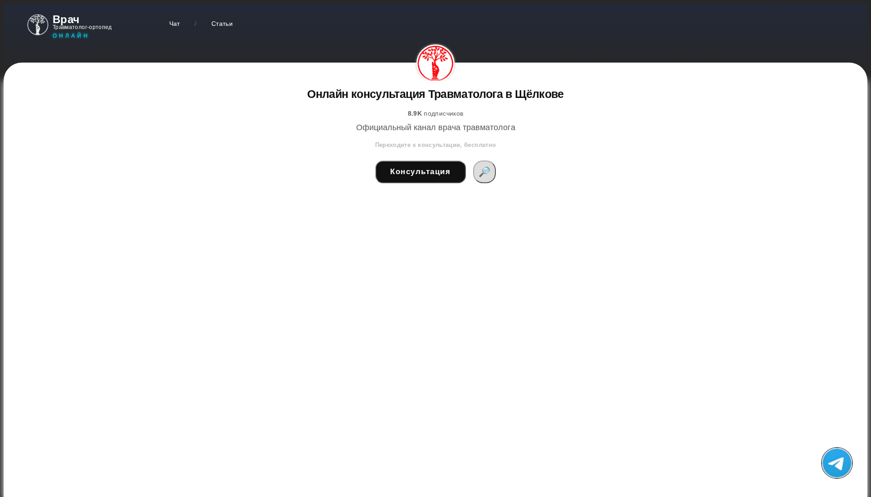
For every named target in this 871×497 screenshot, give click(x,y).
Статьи (222, 23)
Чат (174, 23)
